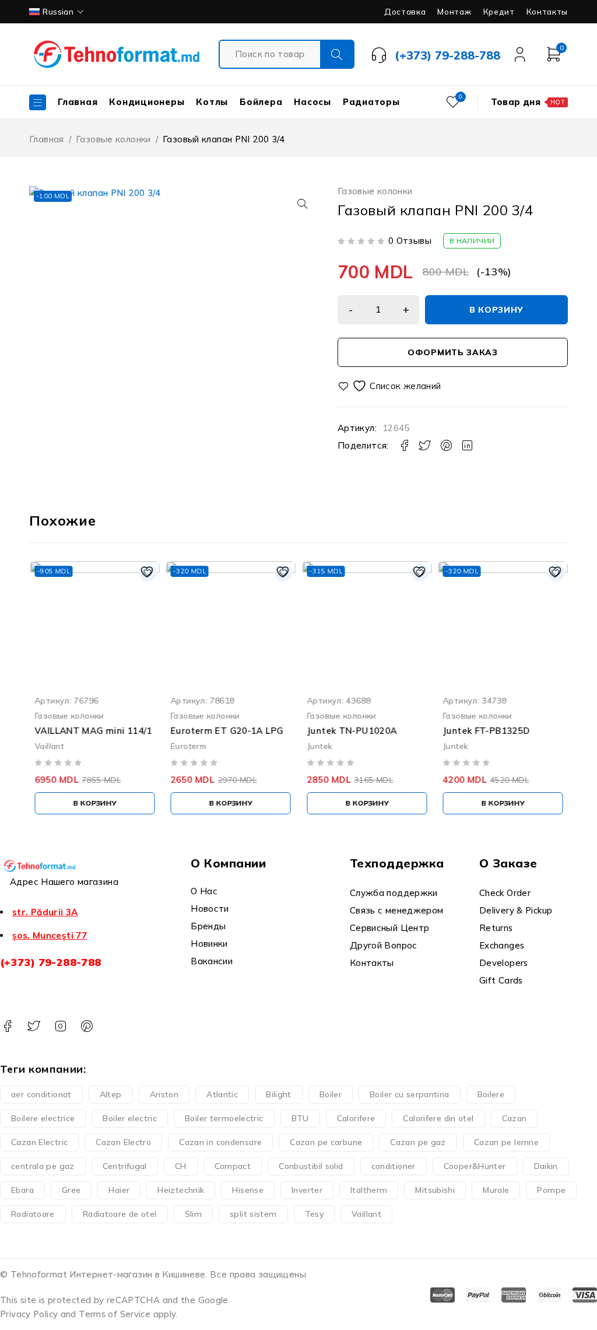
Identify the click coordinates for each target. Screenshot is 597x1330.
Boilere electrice (43, 1118)
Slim (193, 1214)
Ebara (22, 1190)
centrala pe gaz (43, 1166)
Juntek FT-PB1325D (350, 730)
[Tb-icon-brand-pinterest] (86, 1026)
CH (181, 1166)
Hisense (248, 1190)
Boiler (330, 1094)
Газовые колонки (113, 139)
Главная (46, 139)
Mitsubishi (435, 1190)
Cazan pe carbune (326, 1142)
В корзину (496, 309)
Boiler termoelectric (224, 1118)
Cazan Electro (123, 1142)
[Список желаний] (391, 386)
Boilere (491, 1094)
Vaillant (366, 1214)
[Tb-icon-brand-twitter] (33, 1026)
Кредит (499, 11)
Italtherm (368, 1190)
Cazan (514, 1118)
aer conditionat (41, 1094)
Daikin (546, 1166)
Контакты (547, 11)
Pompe (551, 1190)
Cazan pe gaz (418, 1142)
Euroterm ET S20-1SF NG (499, 730)
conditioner (393, 1166)
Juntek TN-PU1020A (216, 730)
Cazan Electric (39, 1142)
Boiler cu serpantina (409, 1094)
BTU (300, 1118)
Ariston (164, 1094)
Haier (118, 1190)
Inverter (307, 1190)
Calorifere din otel (438, 1118)
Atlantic (222, 1094)
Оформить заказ (453, 352)
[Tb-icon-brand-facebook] (7, 1026)
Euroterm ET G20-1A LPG (90, 730)
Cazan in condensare (220, 1142)
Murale (496, 1190)
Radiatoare (33, 1214)
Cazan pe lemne (506, 1142)
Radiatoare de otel (120, 1214)
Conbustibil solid (311, 1166)
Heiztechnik (180, 1190)
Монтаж (454, 11)
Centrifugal (125, 1166)
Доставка (405, 11)
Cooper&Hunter (475, 1166)
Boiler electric (130, 1118)
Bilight (279, 1094)
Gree (71, 1190)
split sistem (253, 1214)
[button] (302, 203)
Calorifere (356, 1118)
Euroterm (52, 746)
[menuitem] (57, 11)
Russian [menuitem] (58, 11)
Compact (233, 1166)
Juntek (183, 746)
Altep (111, 1094)
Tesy (314, 1214)
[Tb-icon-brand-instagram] (60, 1026)
